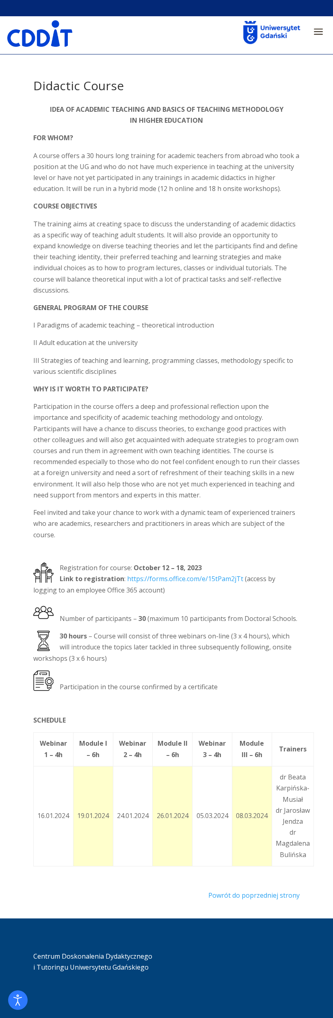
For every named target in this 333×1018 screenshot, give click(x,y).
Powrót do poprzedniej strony (254, 895)
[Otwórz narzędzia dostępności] (18, 1000)
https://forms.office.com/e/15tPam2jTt (186, 578)
